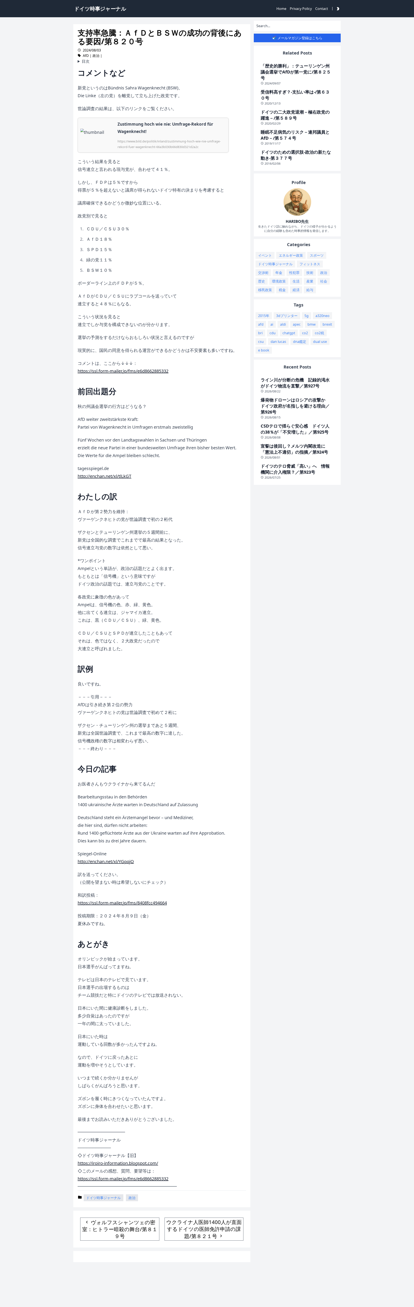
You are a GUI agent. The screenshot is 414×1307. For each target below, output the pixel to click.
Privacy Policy (301, 8)
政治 (96, 55)
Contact (321, 8)
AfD (86, 55)
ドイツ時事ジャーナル (103, 1197)
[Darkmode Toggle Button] (337, 8)
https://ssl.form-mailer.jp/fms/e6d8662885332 (123, 371)
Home (281, 8)
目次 (85, 61)
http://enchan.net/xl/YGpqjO (106, 861)
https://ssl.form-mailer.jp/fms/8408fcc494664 (122, 903)
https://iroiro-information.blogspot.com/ (118, 1163)
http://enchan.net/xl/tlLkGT (104, 476)
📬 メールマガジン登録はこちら (297, 38)
